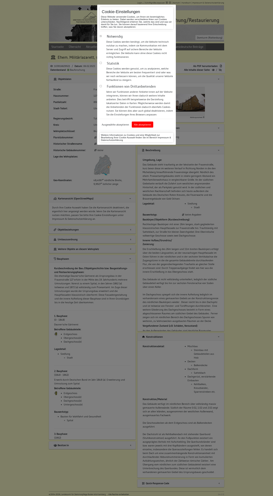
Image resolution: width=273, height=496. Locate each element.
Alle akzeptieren (142, 124)
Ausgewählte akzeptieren (115, 124)
